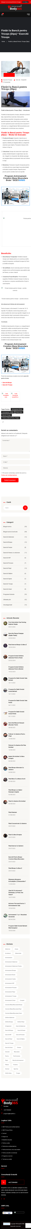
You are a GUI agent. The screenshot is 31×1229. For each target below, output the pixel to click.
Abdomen (7, 949)
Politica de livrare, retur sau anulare (11, 1149)
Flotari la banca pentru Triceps (10, 418)
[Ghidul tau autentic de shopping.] (6, 1223)
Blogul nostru (7, 526)
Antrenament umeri (10, 1000)
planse (7, 1064)
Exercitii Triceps (7, 80)
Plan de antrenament (18, 1060)
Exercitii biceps (9, 1030)
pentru (7, 1056)
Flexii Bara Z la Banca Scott (17, 779)
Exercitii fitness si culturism (11, 552)
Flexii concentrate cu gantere (18, 823)
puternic (15, 1064)
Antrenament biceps (10, 970)
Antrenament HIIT (9, 983)
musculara (16, 1051)
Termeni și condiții (7, 1159)
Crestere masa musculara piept (13, 1009)
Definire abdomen (9, 1017)
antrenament (8, 957)
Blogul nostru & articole (10, 531)
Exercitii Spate (7, 578)
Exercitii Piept (7, 568)
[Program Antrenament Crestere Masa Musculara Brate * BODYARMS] (15, 196)
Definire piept (20, 1021)
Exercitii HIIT (7, 558)
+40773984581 (7, 1110)
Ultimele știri (7, 599)
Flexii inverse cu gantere (16, 846)
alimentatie (18, 953)
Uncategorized (7, 605)
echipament (8, 1026)
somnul (7, 1069)
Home (4, 41)
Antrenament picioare (11, 987)
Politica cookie (6, 1143)
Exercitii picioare (20, 1034)
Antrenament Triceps (8, 412)
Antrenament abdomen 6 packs (13, 966)
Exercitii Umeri (7, 589)
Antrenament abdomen (11, 962)
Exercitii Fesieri (7, 547)
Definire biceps (9, 1021)
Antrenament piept (10, 991)
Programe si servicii (7, 1156)
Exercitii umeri (9, 1047)
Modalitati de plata (7, 1139)
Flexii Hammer (13, 812)
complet (22, 1000)
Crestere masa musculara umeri (13, 1013)
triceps (18, 1073)
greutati (7, 1051)
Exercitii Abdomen (8, 537)
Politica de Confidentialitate (9, 475)
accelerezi (8, 953)
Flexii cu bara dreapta (15, 834)
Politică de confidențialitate (9, 1146)
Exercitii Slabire (7, 573)
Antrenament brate (17, 409)
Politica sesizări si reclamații (9, 1152)
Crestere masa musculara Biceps (13, 1004)
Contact (4, 1133)
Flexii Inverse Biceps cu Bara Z (18, 644)
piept (6, 1060)
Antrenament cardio (10, 979)
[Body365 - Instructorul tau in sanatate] (15, 7)
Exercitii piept (8, 1039)
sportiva (16, 1069)
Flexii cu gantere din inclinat (17, 801)
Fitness (19, 1047)
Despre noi (5, 1136)
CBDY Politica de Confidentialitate (11, 1127)
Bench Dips (19, 412)
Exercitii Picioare (8, 563)
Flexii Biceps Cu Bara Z (15, 868)
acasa (16, 949)
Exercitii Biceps (7, 382)
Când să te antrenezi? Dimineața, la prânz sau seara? (16, 892)
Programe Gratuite (8, 594)
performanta (16, 1056)
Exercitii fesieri (21, 1030)
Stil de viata (8, 1073)
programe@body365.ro (9, 1113)
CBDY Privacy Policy (7, 1130)
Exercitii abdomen (20, 1026)
